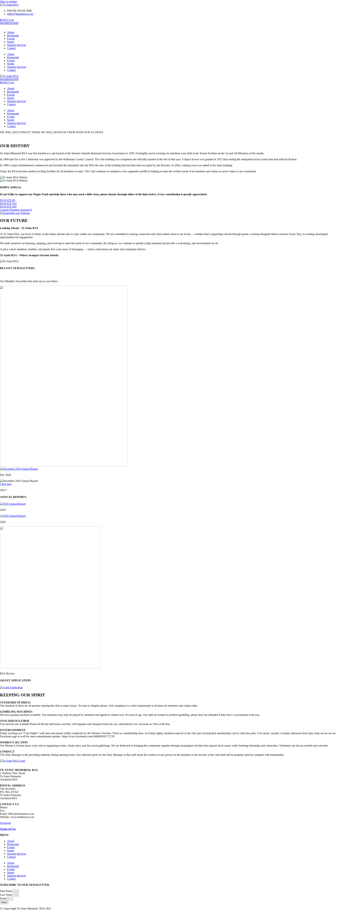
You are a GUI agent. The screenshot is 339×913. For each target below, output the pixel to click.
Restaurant (13, 35)
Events (11, 38)
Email (3, 898)
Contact (11, 48)
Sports (10, 41)
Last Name (6, 894)
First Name (6, 891)
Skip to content (8, 1)
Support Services (16, 44)
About (10, 32)
